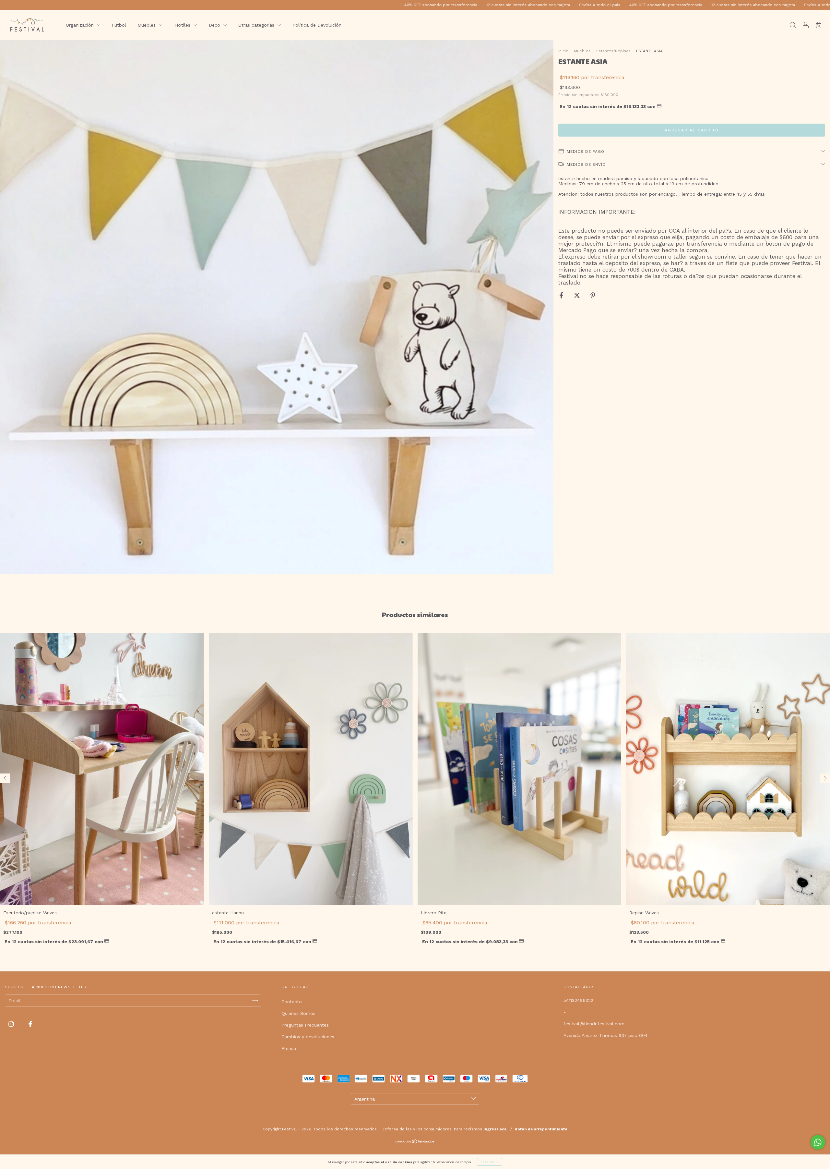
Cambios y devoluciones (307, 1036)
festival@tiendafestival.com (593, 1023)
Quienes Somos (298, 1013)
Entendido (489, 1161)
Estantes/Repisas (613, 51)
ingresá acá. (495, 1129)
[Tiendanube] (415, 1142)
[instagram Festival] (12, 1024)
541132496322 (578, 1000)
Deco (215, 25)
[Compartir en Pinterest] (593, 295)
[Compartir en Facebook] (562, 295)
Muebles (147, 25)
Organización (80, 25)
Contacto (291, 1001)
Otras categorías (257, 25)
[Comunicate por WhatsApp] (818, 1142)
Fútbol (119, 25)
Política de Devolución (316, 25)
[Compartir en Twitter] (578, 295)
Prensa (288, 1048)
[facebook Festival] (30, 1024)
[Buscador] (792, 25)
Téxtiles (183, 25)
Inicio (563, 51)
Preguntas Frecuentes (305, 1025)
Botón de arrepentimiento (541, 1129)
